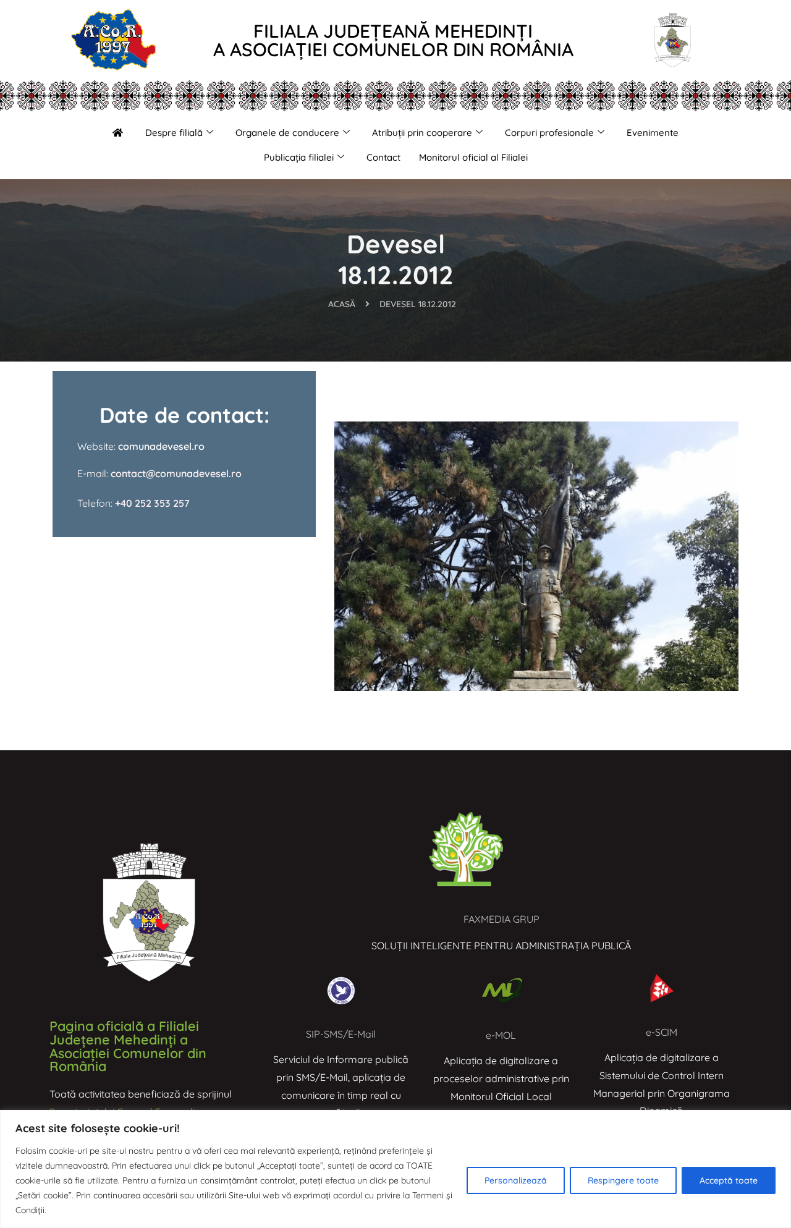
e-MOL (501, 1035)
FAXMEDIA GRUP (501, 919)
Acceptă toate (729, 1180)
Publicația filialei (299, 157)
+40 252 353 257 (152, 503)
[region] (395, 1169)
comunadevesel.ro (161, 446)
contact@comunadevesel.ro (175, 473)
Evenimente (653, 132)
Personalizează (515, 1180)
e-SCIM (661, 1032)
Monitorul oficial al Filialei (473, 157)
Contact (383, 157)
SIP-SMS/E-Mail (341, 1034)
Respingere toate (623, 1180)
